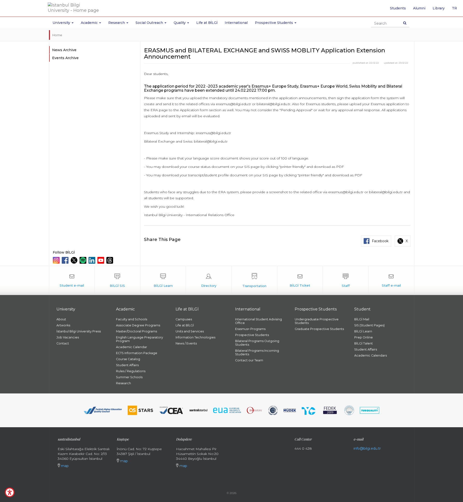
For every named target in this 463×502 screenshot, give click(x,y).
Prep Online (363, 337)
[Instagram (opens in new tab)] (57, 260)
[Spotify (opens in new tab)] (84, 260)
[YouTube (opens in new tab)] (101, 260)
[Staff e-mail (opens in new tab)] (391, 280)
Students (398, 8)
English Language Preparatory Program (139, 339)
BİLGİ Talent (363, 343)
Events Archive (65, 58)
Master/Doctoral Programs (136, 331)
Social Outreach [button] (150, 23)
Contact (62, 343)
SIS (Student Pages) (369, 325)
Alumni (419, 8)
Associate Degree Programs (138, 325)
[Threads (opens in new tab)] (110, 260)
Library (439, 8)
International (236, 23)
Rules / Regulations (130, 371)
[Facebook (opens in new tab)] (66, 260)
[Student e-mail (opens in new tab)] (72, 280)
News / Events (186, 343)
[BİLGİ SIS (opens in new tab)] (117, 280)
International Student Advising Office (258, 321)
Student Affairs (127, 365)
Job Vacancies (67, 337)
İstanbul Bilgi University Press (78, 331)
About (61, 319)
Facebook (380, 241)
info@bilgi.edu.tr (367, 448)
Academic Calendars (370, 355)
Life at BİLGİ (207, 23)
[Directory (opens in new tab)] (208, 280)
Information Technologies (195, 337)
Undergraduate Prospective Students (317, 321)
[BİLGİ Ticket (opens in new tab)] (300, 280)
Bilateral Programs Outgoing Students (257, 342)
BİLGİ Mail (361, 319)
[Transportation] (254, 280)
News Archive (64, 50)
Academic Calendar (131, 347)
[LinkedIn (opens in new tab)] (92, 260)
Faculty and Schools (131, 319)
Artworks (63, 325)
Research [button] (117, 23)
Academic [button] (90, 23)
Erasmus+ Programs (250, 329)
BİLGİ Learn (363, 331)
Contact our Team (249, 360)
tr (456, 10)
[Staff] (345, 280)
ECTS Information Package (136, 353)
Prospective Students (252, 335)
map (64, 466)
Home (57, 35)
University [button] (62, 23)
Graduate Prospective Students (319, 329)
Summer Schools (129, 377)
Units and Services (190, 331)
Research (123, 383)
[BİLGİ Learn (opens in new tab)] (163, 280)
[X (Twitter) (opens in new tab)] (75, 260)
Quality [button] (180, 23)
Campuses (184, 319)
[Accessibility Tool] (9, 492)
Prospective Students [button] (274, 23)
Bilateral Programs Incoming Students (257, 352)
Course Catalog (128, 359)
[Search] (404, 23)
